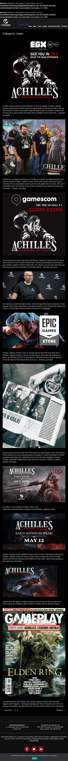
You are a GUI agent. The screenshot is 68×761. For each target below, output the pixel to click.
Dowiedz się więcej (19, 188)
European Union (22, 24)
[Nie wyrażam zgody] (66, 757)
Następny (60, 710)
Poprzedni (7, 710)
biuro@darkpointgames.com (50, 725)
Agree (34, 758)
